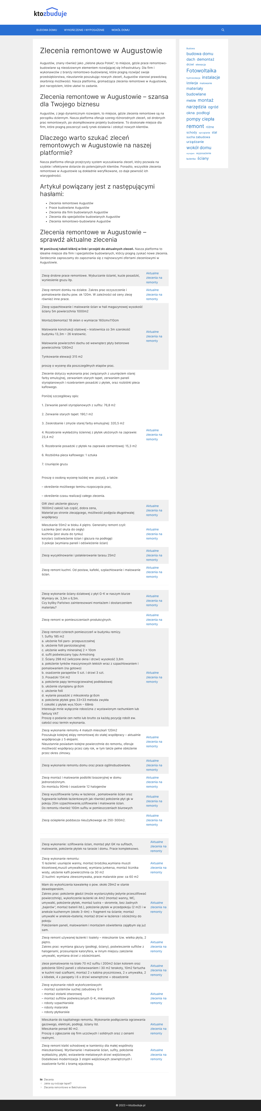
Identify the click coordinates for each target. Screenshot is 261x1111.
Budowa (190, 48)
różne (210, 127)
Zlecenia (49, 1079)
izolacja (192, 83)
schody (191, 132)
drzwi (190, 64)
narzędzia (196, 106)
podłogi (203, 113)
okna (190, 113)
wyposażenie (203, 153)
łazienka (191, 158)
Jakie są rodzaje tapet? (57, 1083)
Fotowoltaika (201, 71)
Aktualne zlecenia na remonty (154, 277)
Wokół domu (121, 30)
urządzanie (195, 142)
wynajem (190, 153)
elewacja (201, 64)
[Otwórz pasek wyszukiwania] (223, 30)
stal (214, 132)
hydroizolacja (193, 78)
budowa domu (199, 53)
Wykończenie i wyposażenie (84, 30)
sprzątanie (204, 132)
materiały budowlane (196, 91)
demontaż (205, 59)
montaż (206, 100)
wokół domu (198, 147)
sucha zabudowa (198, 137)
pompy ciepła (200, 119)
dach (190, 59)
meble (191, 100)
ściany (203, 158)
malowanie (206, 83)
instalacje (211, 77)
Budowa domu (46, 30)
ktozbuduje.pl (136, 1105)
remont (195, 126)
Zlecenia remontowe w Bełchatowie (65, 1087)
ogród (213, 107)
